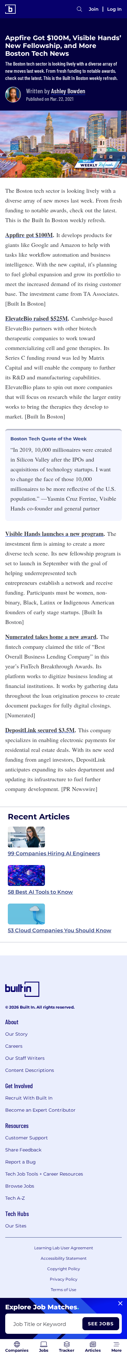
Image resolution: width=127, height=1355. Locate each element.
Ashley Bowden (68, 91)
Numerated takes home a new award (50, 636)
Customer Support (26, 1138)
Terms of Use (63, 1289)
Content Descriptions (29, 1070)
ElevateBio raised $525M (36, 318)
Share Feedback (23, 1150)
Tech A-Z (15, 1198)
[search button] (79, 9)
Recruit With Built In (28, 1098)
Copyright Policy (63, 1268)
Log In (114, 9)
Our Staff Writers (25, 1058)
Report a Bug (20, 1162)
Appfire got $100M (29, 235)
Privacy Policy (64, 1279)
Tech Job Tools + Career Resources (44, 1174)
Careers (13, 1046)
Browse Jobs (19, 1186)
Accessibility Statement (64, 1258)
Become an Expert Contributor (40, 1110)
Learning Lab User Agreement (63, 1247)
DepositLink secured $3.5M (40, 730)
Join (94, 9)
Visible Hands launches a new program (54, 533)
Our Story (16, 1034)
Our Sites (15, 1226)
